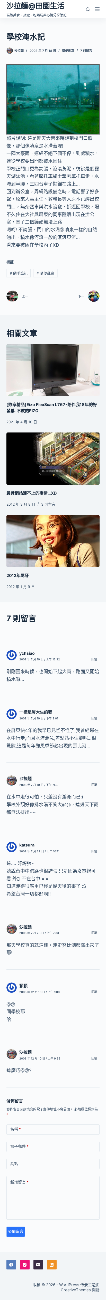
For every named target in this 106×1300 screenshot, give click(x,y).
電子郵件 (19, 1146)
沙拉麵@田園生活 (35, 6)
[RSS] (52, 1265)
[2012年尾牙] (53, 541)
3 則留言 (48, 504)
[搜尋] (88, 9)
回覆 (94, 659)
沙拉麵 (25, 778)
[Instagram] (25, 1265)
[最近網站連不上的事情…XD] (53, 458)
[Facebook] (11, 1265)
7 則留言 (86, 51)
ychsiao (27, 653)
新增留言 (19, 1182)
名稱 (15, 1129)
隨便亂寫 (68, 51)
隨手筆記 (19, 273)
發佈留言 (15, 1231)
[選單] (97, 9)
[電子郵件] (38, 1265)
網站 (14, 1163)
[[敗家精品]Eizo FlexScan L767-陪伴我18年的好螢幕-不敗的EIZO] (53, 370)
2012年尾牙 (17, 575)
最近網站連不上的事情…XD (31, 493)
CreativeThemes (76, 1289)
